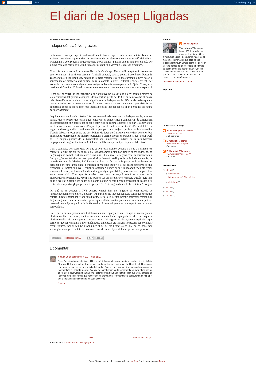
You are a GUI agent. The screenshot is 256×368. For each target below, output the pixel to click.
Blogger (162, 361)
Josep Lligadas (190, 44)
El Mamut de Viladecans (178, 151)
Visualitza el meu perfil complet (177, 81)
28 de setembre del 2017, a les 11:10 (83, 257)
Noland (61, 257)
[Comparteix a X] (95, 238)
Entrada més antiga (142, 337)
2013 (168, 191)
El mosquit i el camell (176, 141)
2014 (168, 187)
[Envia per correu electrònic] (88, 238)
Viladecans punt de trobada (179, 130)
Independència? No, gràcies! (181, 177)
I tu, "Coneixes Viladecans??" (178, 154)
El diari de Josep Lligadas (119, 16)
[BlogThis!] (92, 238)
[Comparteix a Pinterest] (102, 238)
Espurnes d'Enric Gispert (177, 144)
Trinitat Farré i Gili (173, 133)
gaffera (134, 361)
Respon (61, 283)
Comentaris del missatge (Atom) (79, 342)
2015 (168, 170)
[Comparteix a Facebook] (98, 238)
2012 (168, 195)
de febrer (172, 182)
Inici (91, 337)
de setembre (174, 173)
